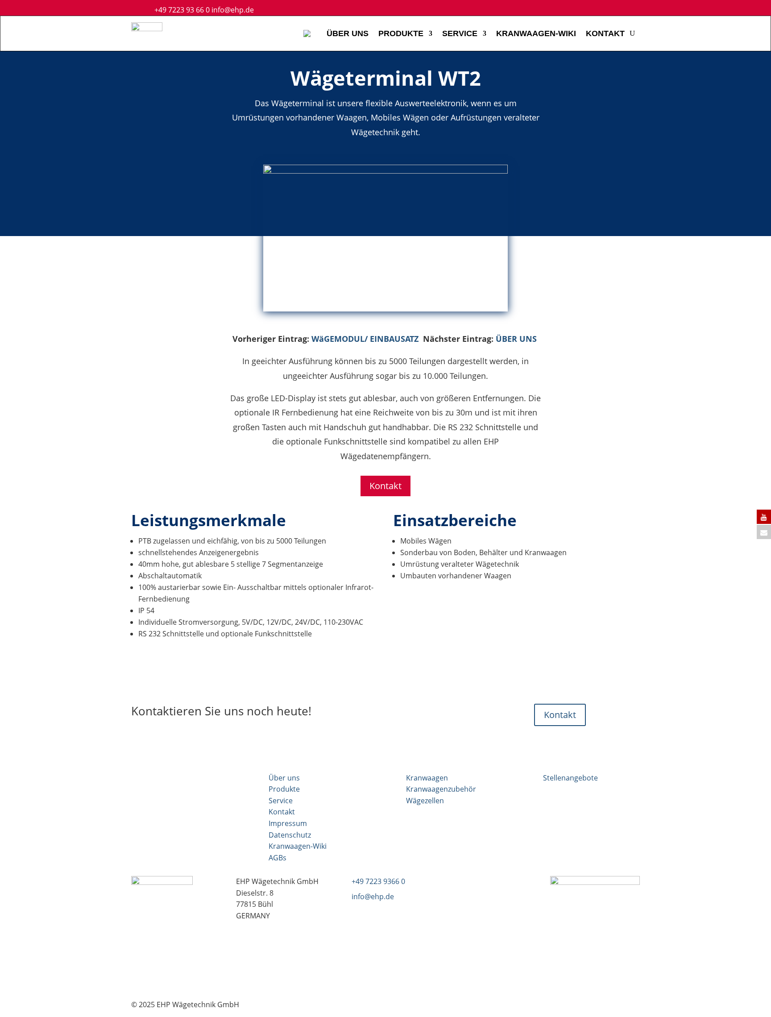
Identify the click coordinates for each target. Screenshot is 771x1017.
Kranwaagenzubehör (441, 789)
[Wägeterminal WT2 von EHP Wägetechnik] (385, 171)
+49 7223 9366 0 (378, 881)
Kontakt (385, 486)
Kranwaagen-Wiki (298, 846)
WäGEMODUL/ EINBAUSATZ (365, 338)
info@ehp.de (232, 10)
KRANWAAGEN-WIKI (536, 33)
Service (281, 800)
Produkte (284, 789)
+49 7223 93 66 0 (182, 10)
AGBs (277, 858)
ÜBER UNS (348, 33)
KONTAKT (605, 33)
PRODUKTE (400, 33)
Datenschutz (290, 835)
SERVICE (459, 33)
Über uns (284, 778)
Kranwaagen (427, 778)
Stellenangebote (570, 778)
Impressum (288, 823)
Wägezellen (425, 800)
